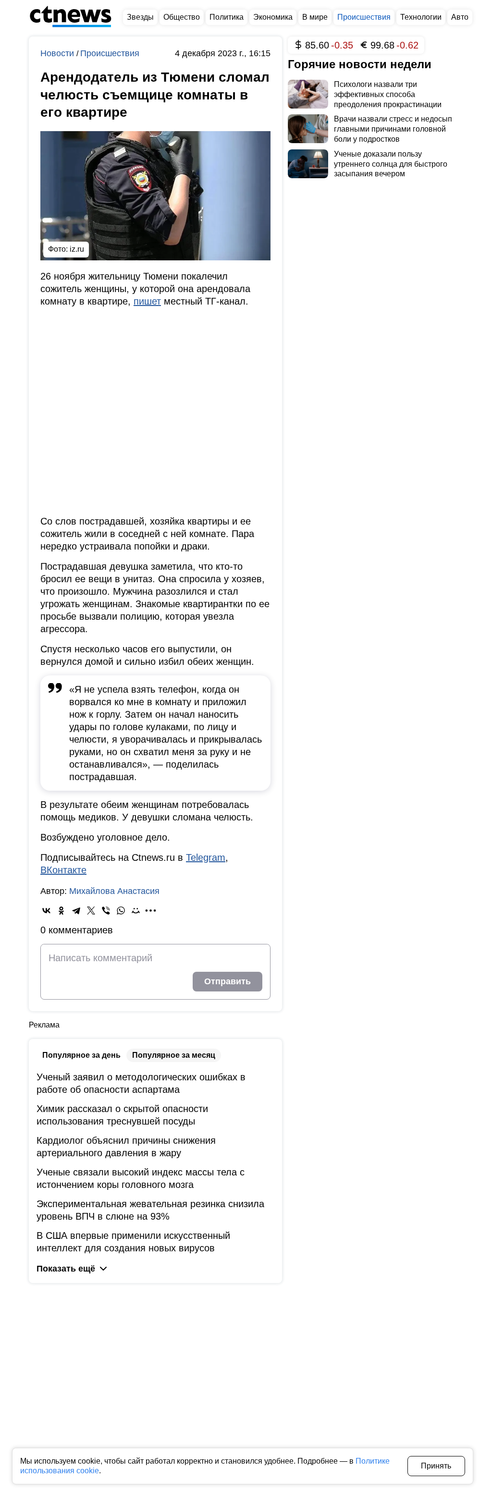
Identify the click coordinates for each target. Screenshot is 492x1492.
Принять (436, 1466)
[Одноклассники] (61, 911)
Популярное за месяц (173, 1055)
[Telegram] (76, 911)
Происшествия (109, 53)
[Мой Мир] (136, 911)
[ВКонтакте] (46, 911)
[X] (91, 911)
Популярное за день (81, 1055)
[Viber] (106, 911)
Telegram (205, 857)
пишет (147, 301)
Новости (58, 53)
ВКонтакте (63, 870)
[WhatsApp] (121, 911)
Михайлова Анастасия (114, 891)
